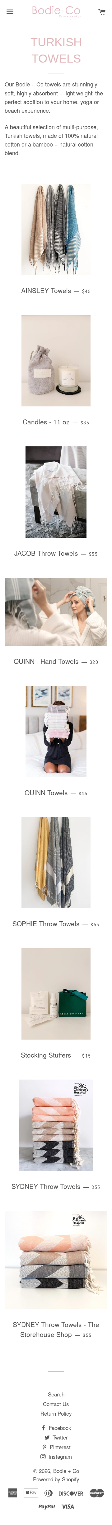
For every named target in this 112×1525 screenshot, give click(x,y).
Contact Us (56, 1404)
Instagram (59, 1456)
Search (56, 1394)
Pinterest (59, 1447)
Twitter (59, 1437)
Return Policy (56, 1413)
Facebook (59, 1427)
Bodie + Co (66, 1471)
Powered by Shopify (56, 1479)
